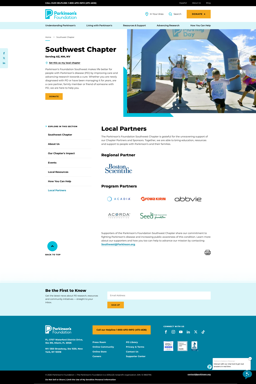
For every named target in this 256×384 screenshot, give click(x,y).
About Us (54, 144)
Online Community (103, 347)
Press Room (99, 342)
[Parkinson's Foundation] (61, 14)
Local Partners (57, 190)
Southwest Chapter (65, 37)
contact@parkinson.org (199, 374)
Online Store (100, 352)
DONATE (54, 96)
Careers (97, 356)
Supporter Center (135, 356)
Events (52, 162)
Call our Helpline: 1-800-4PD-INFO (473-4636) (70, 3)
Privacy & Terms (135, 347)
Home (48, 37)
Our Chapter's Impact (61, 153)
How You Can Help (59, 181)
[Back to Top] (52, 246)
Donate (197, 14)
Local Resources (58, 172)
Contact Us (132, 352)
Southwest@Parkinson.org (118, 244)
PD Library (132, 342)
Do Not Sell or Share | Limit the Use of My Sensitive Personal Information (80, 379)
